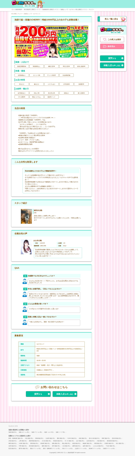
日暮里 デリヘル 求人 (109, 448)
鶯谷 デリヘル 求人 (35, 448)
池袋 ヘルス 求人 (49, 432)
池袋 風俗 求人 (13, 432)
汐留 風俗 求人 (13, 441)
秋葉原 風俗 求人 (58, 441)
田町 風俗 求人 (106, 438)
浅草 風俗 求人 (13, 446)
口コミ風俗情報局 (69, 452)
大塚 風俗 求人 (101, 441)
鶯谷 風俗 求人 (61, 438)
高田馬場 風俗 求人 (34, 441)
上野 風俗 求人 (23, 441)
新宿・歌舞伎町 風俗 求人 (16, 438)
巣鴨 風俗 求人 (34, 443)
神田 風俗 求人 (13, 443)
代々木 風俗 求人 (69, 441)
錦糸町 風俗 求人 (45, 443)
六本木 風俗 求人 (72, 438)
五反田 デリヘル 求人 (81, 448)
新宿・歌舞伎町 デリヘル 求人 (51, 448)
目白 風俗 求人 (120, 443)
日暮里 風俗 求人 (109, 443)
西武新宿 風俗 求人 (112, 441)
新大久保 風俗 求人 (94, 438)
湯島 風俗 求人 (56, 443)
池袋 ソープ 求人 (60, 432)
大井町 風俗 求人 (23, 443)
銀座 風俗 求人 (76, 443)
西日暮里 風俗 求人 (34, 446)
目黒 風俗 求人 (98, 443)
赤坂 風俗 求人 (83, 438)
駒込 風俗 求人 (66, 443)
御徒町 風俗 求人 (87, 443)
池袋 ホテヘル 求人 (24, 432)
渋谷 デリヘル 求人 (67, 448)
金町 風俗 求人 (87, 446)
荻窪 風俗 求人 (13, 448)
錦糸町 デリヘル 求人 (95, 448)
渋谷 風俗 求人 (29, 438)
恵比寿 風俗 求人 (117, 438)
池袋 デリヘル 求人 (37, 432)
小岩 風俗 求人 (66, 446)
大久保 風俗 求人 (46, 441)
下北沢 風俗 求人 (110, 446)
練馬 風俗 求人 (76, 446)
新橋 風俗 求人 (39, 438)
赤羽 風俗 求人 (56, 446)
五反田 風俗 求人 (50, 438)
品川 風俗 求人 (80, 441)
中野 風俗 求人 (23, 446)
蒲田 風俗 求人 (46, 446)
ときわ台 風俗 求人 (98, 446)
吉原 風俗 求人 (90, 441)
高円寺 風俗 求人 (23, 448)
